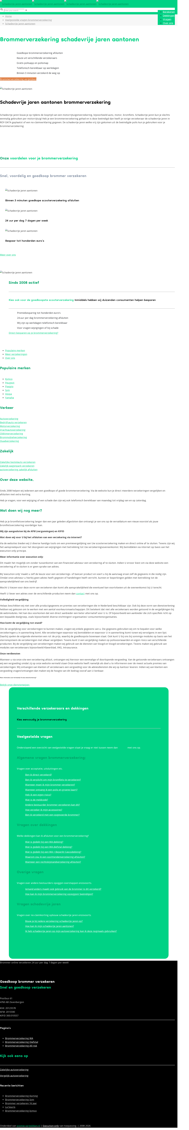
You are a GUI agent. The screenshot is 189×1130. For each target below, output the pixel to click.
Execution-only (51, 1125)
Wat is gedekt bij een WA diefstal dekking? (48, 846)
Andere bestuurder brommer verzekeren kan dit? (52, 804)
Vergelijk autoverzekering (14, 1075)
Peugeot (9, 382)
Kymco (8, 379)
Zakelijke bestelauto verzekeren (17, 462)
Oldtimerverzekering (11, 433)
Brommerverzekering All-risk (21, 1045)
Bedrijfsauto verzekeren (13, 422)
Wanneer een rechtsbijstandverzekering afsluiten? (53, 861)
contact (80, 593)
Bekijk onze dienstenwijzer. (15, 684)
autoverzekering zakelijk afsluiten (18, 469)
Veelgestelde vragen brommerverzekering (28, 19)
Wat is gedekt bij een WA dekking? (44, 841)
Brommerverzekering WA (19, 1038)
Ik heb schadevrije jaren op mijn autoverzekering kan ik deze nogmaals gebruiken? (71, 931)
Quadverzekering (9, 441)
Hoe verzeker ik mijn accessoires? (43, 809)
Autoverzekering (9, 418)
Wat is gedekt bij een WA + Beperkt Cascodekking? (53, 851)
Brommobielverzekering (13, 437)
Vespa (8, 393)
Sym (7, 390)
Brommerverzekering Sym (19, 1099)
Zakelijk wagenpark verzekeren (17, 465)
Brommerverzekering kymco (21, 1110)
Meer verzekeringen (16, 354)
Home (8, 16)
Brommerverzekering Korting (21, 1095)
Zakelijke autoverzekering (14, 1069)
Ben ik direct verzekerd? (38, 774)
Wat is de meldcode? (36, 799)
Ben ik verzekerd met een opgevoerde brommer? (52, 814)
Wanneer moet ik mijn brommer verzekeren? (50, 784)
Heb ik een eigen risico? (38, 794)
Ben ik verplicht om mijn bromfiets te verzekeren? (53, 779)
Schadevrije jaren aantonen (20, 23)
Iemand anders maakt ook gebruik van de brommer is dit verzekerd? (63, 889)
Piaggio (9, 386)
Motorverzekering (10, 426)
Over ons (10, 357)
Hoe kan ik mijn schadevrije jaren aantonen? (49, 926)
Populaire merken (15, 350)
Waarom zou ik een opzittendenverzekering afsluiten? (55, 856)
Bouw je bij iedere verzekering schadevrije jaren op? (54, 921)
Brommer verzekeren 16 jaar (21, 1103)
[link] (26, 10)
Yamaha (9, 397)
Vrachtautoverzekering (12, 429)
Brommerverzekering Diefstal (21, 1042)
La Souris (10, 1107)
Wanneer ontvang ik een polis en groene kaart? (51, 789)
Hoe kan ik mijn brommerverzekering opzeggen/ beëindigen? (59, 894)
